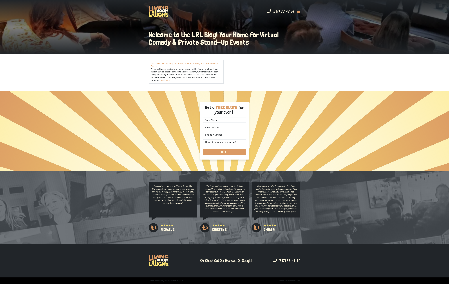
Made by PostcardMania (289, 280)
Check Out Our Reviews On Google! (228, 260)
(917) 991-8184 (282, 11)
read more (165, 80)
